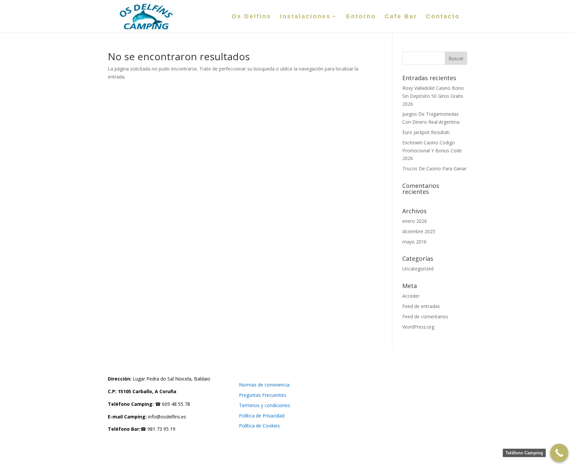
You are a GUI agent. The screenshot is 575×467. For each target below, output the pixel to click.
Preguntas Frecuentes (262, 395)
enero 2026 (414, 221)
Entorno (361, 17)
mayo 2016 (414, 241)
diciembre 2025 (418, 231)
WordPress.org (418, 327)
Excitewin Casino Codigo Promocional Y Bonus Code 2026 (432, 150)
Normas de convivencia (264, 385)
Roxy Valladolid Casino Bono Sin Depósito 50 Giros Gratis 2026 (433, 96)
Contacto (443, 17)
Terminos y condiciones (264, 405)
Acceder (411, 296)
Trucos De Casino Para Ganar (434, 168)
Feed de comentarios (425, 316)
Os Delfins (251, 17)
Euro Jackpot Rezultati (426, 132)
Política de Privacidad (262, 415)
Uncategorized (418, 268)
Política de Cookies (259, 425)
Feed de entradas (421, 306)
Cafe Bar (401, 17)
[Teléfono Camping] (559, 453)
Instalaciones (305, 17)
